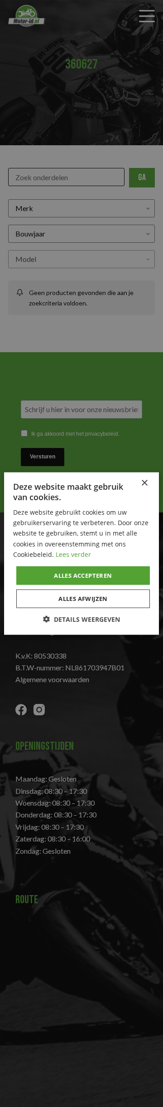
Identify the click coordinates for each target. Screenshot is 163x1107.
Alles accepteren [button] (83, 575)
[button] (81, 619)
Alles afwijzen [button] (83, 599)
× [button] (144, 482)
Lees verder (73, 554)
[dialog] (81, 553)
